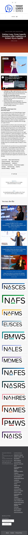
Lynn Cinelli (4, 159)
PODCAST (16, 507)
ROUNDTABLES (17, 509)
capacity (18, 166)
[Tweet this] (14, 173)
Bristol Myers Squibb (19, 164)
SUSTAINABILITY (18, 476)
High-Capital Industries (14, 159)
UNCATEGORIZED (18, 512)
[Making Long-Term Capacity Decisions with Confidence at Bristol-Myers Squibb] (14, 64)
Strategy (4, 166)
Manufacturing (10, 166)
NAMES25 (14, 163)
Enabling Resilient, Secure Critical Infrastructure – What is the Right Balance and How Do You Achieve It (14, 225)
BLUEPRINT (17, 458)
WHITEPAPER (17, 460)
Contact (12, 532)
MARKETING (17, 485)
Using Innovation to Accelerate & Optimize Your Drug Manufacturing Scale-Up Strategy (14, 274)
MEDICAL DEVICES (18, 464)
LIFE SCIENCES (9, 247)
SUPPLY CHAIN (17, 492)
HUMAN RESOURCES (19, 478)
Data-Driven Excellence (7, 164)
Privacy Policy (19, 532)
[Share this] (12, 173)
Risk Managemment (6, 163)
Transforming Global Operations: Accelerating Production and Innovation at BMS (14, 250)
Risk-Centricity (15, 161)
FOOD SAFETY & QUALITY (18, 468)
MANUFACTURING (8, 31)
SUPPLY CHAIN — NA (19, 456)
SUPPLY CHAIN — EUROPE (18, 505)
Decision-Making (6, 168)
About (7, 532)
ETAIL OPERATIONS (19, 475)
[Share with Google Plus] (16, 173)
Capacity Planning (6, 161)
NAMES (13, 168)
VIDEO (14, 31)
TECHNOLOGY (12, 222)
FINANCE (16, 473)
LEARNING (16, 480)
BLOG (15, 465)
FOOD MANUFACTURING (18, 471)
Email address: (5, 518)
